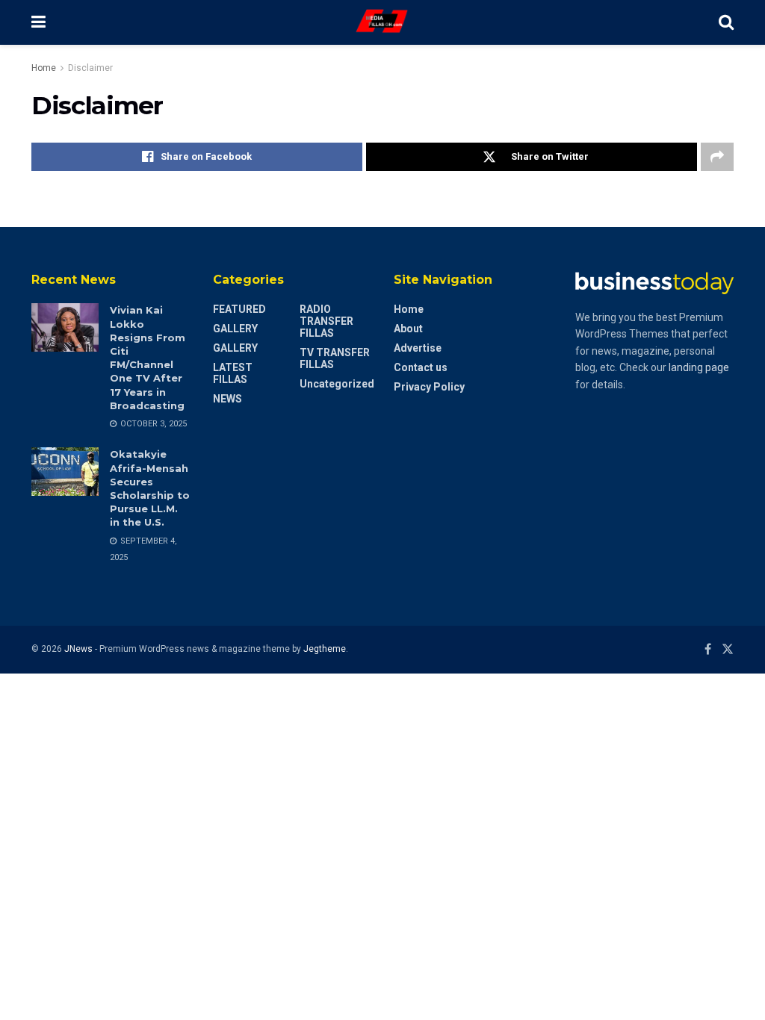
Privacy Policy (429, 387)
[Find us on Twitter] (728, 649)
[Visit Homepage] (382, 22)
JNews (78, 649)
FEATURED (239, 309)
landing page (699, 367)
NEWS (227, 399)
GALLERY (235, 329)
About (408, 329)
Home (43, 68)
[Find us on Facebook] (707, 649)
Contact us (420, 367)
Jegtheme (324, 649)
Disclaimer (90, 68)
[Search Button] (726, 22)
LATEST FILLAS (233, 373)
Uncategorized (337, 384)
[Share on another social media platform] (717, 157)
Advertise (418, 348)
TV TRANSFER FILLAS (335, 358)
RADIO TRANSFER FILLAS (326, 321)
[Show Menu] (38, 22)
